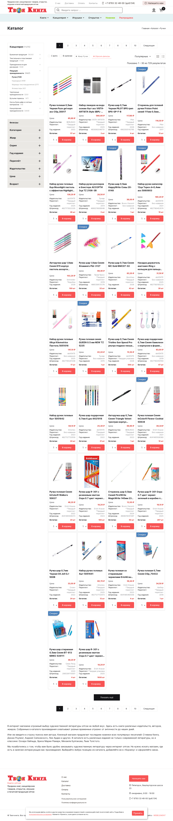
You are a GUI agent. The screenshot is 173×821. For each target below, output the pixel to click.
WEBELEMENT (160, 815)
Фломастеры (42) (19, 88)
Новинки (110, 17)
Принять (137, 813)
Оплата (81, 3)
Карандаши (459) (18, 81)
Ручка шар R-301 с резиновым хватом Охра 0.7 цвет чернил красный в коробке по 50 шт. (91, 498)
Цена (12, 176)
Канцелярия (59, 17)
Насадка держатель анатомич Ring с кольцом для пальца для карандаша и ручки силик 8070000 (150, 269)
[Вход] (153, 10)
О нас (57, 3)
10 (135, 45)
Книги (43, 17)
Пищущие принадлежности (20, 72)
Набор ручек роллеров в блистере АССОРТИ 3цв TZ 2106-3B (91, 187)
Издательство (17, 168)
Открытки (93, 17)
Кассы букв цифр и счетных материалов (21, 103)
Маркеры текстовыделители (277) (25, 85)
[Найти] (58, 10)
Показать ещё (106, 697)
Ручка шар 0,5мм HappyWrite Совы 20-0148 (120, 187)
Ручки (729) (17, 77)
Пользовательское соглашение (73, 799)
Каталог (154, 28)
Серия (13, 145)
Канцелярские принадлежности (19, 109)
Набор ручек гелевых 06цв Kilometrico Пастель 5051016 (61, 342)
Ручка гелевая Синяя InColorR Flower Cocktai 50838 (150, 418)
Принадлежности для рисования (18, 66)
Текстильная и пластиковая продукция (21, 59)
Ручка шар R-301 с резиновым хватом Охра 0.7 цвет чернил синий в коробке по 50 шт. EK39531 (91, 656)
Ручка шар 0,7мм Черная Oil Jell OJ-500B (59, 573)
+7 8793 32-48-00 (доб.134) (120, 3)
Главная (145, 28)
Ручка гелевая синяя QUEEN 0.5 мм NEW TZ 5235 (91, 342)
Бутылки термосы (19, 98)
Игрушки (77, 17)
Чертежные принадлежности (19, 93)
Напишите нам (155, 3)
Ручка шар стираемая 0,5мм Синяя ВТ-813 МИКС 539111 (61, 652)
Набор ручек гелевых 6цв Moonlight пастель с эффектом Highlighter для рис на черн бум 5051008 (62, 190)
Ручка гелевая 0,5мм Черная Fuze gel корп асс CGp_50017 (61, 108)
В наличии (67, 56)
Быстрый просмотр (62, 98)
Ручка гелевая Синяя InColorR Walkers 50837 (60, 495)
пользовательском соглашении (40, 814)
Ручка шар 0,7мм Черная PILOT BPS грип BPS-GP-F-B (120, 108)
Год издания (16, 153)
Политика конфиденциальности (73, 803)
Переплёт (15, 160)
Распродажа (126, 17)
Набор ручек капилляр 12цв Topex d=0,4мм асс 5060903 (150, 187)
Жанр (13, 137)
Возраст (14, 184)
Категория (15, 130)
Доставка (69, 3)
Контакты (93, 3)
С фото (54, 56)
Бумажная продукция (22, 55)
